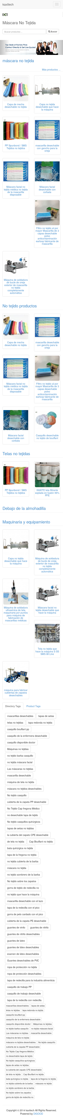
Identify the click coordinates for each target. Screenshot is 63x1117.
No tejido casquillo (17, 795)
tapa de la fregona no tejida (21, 854)
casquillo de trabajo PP (19, 987)
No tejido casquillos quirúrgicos (23, 821)
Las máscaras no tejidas (20, 768)
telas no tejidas (15, 722)
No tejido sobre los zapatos (21, 881)
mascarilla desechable (19, 775)
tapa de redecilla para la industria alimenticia (31, 980)
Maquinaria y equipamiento (26, 522)
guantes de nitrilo (39, 927)
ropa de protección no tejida (22, 967)
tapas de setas (46, 716)
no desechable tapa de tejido (22, 815)
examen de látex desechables (23, 954)
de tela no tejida (15, 841)
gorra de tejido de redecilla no (23, 887)
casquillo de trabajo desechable (24, 993)
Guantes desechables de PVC (23, 960)
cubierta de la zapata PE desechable (26, 920)
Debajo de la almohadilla (24, 508)
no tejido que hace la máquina (23, 894)
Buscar (53, 31)
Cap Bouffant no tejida (41, 841)
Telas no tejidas (16, 453)
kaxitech (8, 4)
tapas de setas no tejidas (20, 828)
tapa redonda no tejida (40, 722)
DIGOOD (38, 1113)
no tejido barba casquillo (20, 755)
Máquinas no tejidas (18, 749)
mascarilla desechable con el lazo (25, 901)
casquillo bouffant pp (18, 729)
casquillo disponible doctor (21, 742)
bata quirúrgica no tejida (20, 848)
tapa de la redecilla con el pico (23, 907)
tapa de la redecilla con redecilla (24, 1000)
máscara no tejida (18, 60)
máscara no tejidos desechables (24, 788)
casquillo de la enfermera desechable (27, 735)
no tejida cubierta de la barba (22, 861)
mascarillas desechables (20, 716)
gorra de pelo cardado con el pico (25, 914)
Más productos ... (51, 69)
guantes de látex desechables (23, 947)
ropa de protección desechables (24, 973)
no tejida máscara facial (19, 762)
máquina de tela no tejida (20, 782)
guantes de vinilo (16, 927)
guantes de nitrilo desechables (23, 934)
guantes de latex (16, 940)
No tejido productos (20, 306)
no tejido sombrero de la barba (23, 874)
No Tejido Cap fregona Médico (23, 808)
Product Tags (33, 706)
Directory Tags (13, 706)
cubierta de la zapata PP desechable (26, 802)
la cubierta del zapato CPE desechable (27, 835)
